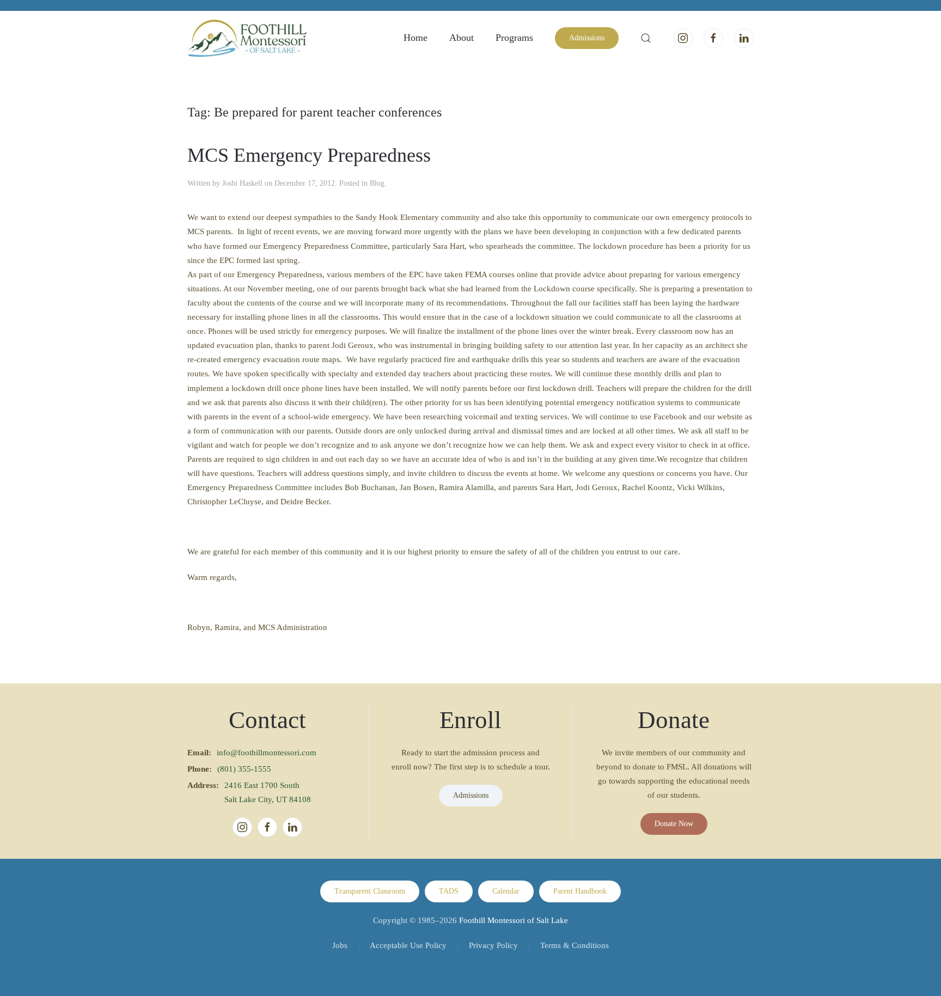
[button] (645, 38)
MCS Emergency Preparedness (309, 155)
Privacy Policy (493, 945)
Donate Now (674, 824)
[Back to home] (247, 38)
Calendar (506, 891)
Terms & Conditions (574, 945)
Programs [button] (514, 37)
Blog (377, 183)
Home (415, 37)
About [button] (461, 37)
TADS (449, 891)
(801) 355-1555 (244, 769)
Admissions (586, 38)
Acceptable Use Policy (408, 945)
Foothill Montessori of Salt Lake (513, 920)
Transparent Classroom (369, 891)
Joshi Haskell (242, 183)
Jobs (339, 945)
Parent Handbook (580, 891)
